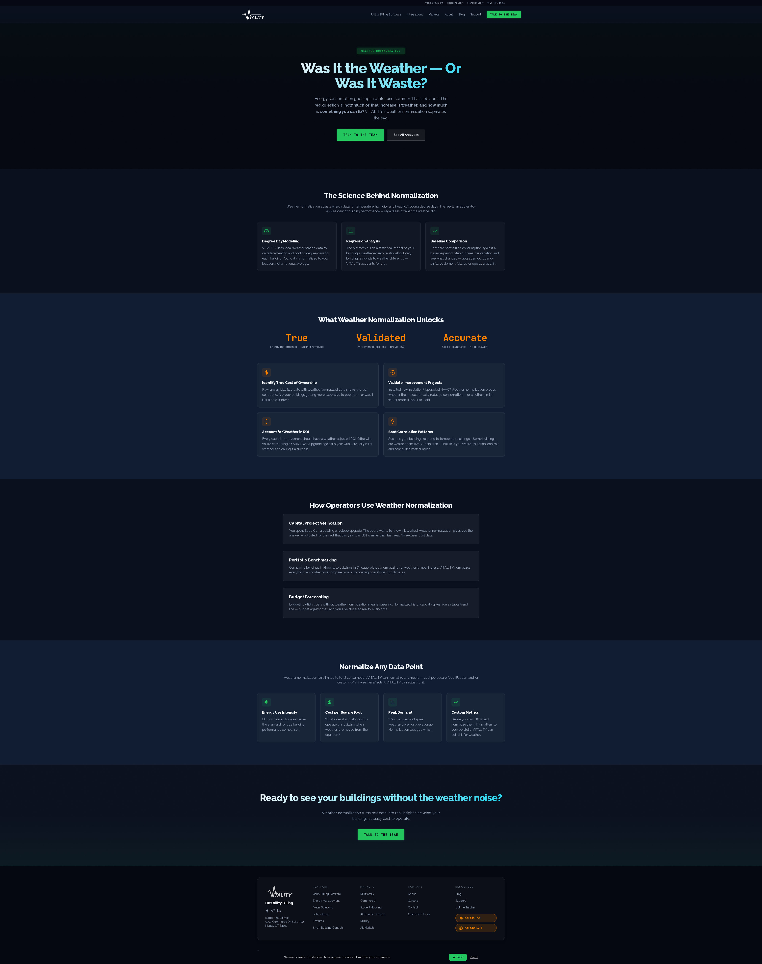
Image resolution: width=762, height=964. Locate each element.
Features (318, 921)
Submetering (321, 914)
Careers (413, 900)
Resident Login (455, 2)
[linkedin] (279, 911)
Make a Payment (434, 2)
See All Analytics (406, 135)
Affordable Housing (372, 914)
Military (364, 921)
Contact (413, 907)
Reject (474, 957)
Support (475, 14)
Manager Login (475, 2)
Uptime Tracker (465, 907)
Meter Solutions (323, 907)
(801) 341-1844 (496, 2)
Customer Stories (419, 914)
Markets (434, 14)
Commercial (368, 900)
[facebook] (267, 911)
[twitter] (273, 911)
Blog (462, 14)
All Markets (367, 927)
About (449, 14)
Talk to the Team (504, 14)
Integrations (415, 14)
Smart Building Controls (328, 927)
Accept (458, 957)
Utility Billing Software (386, 14)
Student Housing (371, 907)
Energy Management (326, 900)
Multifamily (367, 894)
